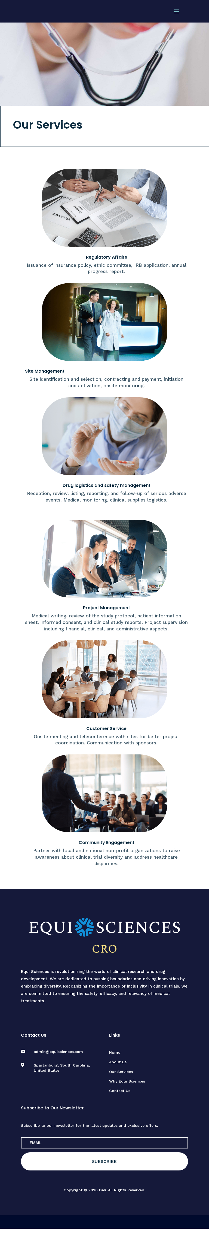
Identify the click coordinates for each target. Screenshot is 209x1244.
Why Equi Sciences (127, 1081)
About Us (118, 1062)
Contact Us (119, 1090)
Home (114, 1052)
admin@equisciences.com (58, 1051)
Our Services (121, 1072)
